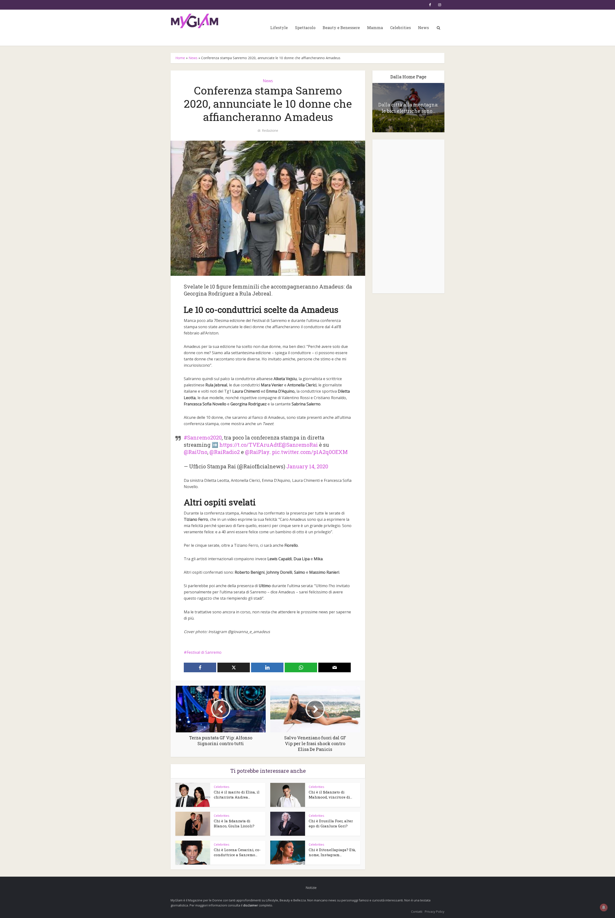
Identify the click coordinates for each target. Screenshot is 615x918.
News (423, 27)
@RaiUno (195, 451)
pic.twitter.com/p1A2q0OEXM (310, 451)
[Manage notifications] (604, 907)
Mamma (375, 27)
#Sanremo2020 (203, 437)
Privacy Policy (434, 911)
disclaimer (250, 905)
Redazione (270, 130)
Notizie (311, 887)
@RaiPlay (257, 451)
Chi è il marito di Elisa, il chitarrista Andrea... (236, 794)
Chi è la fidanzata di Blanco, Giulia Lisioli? (234, 823)
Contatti (416, 911)
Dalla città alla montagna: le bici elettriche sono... (408, 107)
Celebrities (400, 27)
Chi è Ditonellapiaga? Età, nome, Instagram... (332, 852)
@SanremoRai (300, 444)
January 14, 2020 (307, 466)
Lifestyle (279, 27)
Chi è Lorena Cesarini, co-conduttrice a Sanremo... (237, 852)
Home (180, 58)
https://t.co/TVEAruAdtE (250, 444)
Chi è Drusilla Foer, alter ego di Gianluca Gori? (331, 823)
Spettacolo (305, 27)
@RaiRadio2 (224, 451)
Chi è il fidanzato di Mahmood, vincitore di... (330, 794)
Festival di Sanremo (204, 652)
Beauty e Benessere (341, 27)
